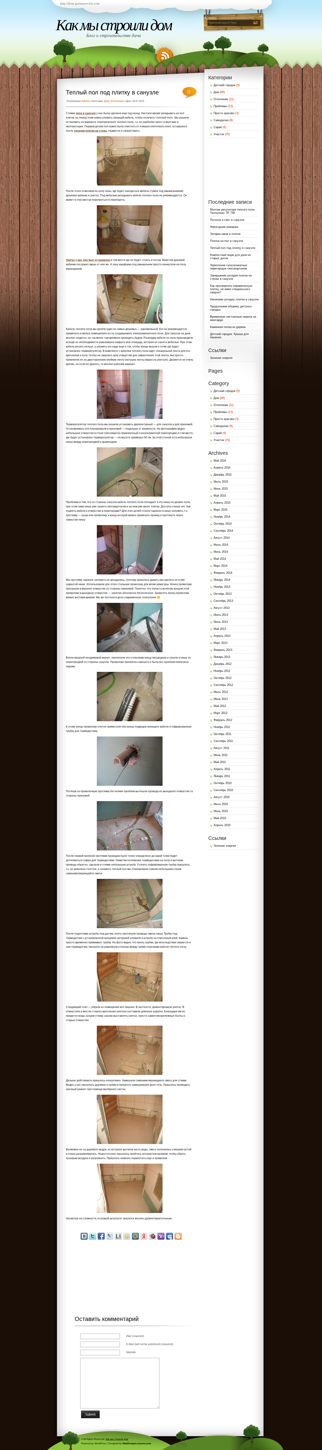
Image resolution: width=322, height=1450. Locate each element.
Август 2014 (222, 537)
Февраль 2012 (223, 720)
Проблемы (220, 106)
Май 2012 (220, 706)
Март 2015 (220, 509)
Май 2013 (220, 628)
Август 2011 (221, 748)
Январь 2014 (222, 579)
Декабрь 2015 (223, 474)
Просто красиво (224, 113)
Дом (106, 101)
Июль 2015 (221, 481)
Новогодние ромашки (224, 226)
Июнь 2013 (221, 621)
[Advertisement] (132, 1273)
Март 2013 (220, 642)
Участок (219, 134)
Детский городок (224, 85)
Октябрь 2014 (223, 523)
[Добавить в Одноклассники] (126, 1236)
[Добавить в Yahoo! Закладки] (161, 1236)
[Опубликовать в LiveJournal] (109, 1236)
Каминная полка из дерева (228, 327)
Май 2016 (220, 460)
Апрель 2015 (222, 502)
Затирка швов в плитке (225, 233)
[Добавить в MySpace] (169, 1236)
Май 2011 (220, 762)
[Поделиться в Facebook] (101, 1236)
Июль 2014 (221, 544)
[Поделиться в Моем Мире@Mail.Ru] (135, 1236)
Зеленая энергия (221, 357)
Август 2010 (222, 797)
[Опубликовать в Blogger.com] (178, 1236)
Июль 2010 (221, 804)
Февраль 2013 (223, 650)
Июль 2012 (221, 692)
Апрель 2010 (222, 825)
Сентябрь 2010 (223, 790)
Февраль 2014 (223, 572)
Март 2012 (220, 713)
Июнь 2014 (221, 551)
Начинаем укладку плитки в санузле (234, 299)
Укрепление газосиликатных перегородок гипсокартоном (228, 267)
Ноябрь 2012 (222, 671)
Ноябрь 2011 (222, 727)
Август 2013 (222, 607)
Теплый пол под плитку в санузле (112, 92)
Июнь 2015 (221, 488)
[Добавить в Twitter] (92, 1236)
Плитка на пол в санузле (226, 241)
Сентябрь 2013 (223, 600)
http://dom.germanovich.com (80, 3)
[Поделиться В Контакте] (84, 1236)
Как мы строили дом (113, 25)
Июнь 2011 (221, 755)
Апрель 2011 (222, 769)
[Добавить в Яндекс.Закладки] (143, 1236)
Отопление (117, 101)
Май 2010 (220, 818)
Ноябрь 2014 (222, 516)
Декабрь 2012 (223, 664)
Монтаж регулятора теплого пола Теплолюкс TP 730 (232, 211)
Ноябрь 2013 (222, 586)
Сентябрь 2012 (223, 685)
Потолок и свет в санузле (227, 219)
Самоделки (221, 120)
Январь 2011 (222, 776)
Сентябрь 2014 (223, 530)
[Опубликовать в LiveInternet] (118, 1236)
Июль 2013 (221, 614)
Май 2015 (220, 495)
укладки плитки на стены (90, 130)
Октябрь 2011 (222, 734)
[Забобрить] (152, 1236)
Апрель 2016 (222, 467)
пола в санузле (86, 113)
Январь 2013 (222, 657)
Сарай (218, 127)
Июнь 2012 (221, 699)
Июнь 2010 (221, 811)
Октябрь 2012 (223, 678)
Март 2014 (220, 565)
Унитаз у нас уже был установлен (88, 260)
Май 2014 (220, 558)
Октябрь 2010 (223, 783)
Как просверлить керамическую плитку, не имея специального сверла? (231, 289)
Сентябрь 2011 (223, 741)
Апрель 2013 (222, 635)
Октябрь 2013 (223, 593)
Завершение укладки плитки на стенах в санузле (231, 277)
